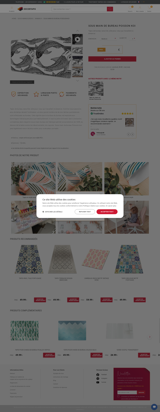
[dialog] (80, 206)
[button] (52, 211)
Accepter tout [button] (107, 212)
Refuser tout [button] (85, 212)
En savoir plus (111, 206)
